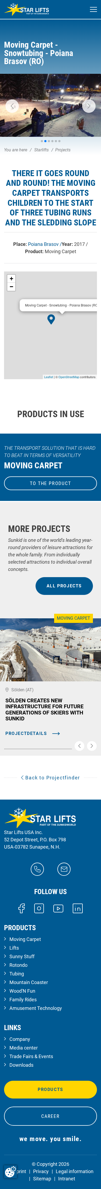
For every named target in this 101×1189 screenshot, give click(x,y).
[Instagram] (39, 908)
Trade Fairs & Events (31, 1056)
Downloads (21, 1065)
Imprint (18, 1171)
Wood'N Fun (22, 991)
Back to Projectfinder (52, 777)
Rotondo (18, 965)
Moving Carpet (25, 939)
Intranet (66, 1178)
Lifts (14, 948)
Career (50, 1116)
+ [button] (11, 278)
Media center (23, 1048)
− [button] (11, 286)
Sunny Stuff (21, 956)
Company (19, 1039)
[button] (12, 106)
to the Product (50, 483)
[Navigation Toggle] (93, 9)
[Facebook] (21, 908)
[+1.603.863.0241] (37, 868)
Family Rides (23, 999)
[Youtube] (58, 908)
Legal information (74, 1171)
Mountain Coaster (28, 982)
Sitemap (42, 1178)
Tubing (16, 974)
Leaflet (48, 377)
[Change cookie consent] (10, 1171)
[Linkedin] (78, 908)
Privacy (41, 1171)
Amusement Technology (35, 1008)
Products (50, 1089)
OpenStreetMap (68, 377)
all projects (64, 585)
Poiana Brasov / (45, 244)
